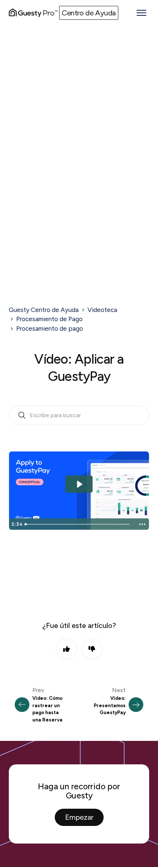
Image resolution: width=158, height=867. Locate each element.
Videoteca (102, 309)
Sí (66, 649)
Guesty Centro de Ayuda (44, 309)
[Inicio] (33, 12)
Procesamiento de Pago (49, 319)
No (92, 649)
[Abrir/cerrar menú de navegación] (141, 13)
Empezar (79, 817)
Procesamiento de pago (49, 328)
